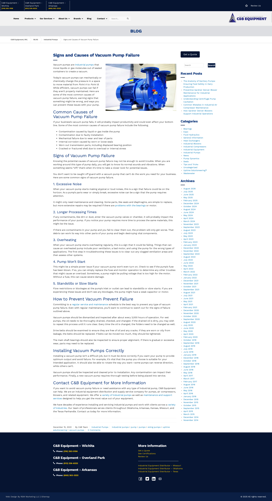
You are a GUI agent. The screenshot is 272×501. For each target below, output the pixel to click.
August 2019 (189, 346)
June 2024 (188, 212)
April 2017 (188, 375)
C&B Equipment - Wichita (73, 446)
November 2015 (190, 402)
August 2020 (189, 322)
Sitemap (46, 496)
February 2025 (190, 200)
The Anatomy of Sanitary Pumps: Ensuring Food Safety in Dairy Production (199, 84)
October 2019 (189, 340)
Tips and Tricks (190, 164)
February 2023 (190, 242)
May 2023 (188, 236)
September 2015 (191, 408)
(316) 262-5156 (7, 8)
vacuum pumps (76, 430)
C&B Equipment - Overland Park (79, 458)
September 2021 (191, 289)
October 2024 (190, 206)
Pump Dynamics (191, 158)
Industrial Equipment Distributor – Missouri (159, 465)
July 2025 (188, 191)
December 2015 (190, 399)
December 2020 (191, 310)
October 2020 (190, 316)
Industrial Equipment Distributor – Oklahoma (160, 468)
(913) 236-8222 (31, 8)
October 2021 (189, 286)
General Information (193, 138)
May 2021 (187, 301)
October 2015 (189, 405)
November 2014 (190, 420)
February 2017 (190, 381)
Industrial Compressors (194, 146)
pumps (142, 427)
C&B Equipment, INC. (19, 40)
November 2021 (190, 283)
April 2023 (188, 239)
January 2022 (190, 278)
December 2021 (190, 280)
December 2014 (190, 417)
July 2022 (188, 260)
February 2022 (190, 275)
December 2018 (190, 358)
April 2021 (188, 304)
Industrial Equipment (193, 149)
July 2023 (188, 233)
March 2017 (189, 378)
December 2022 (191, 248)
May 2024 (188, 215)
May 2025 (188, 197)
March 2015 (189, 414)
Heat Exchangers (191, 141)
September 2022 (191, 254)
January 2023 (190, 245)
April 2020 (188, 334)
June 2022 (188, 263)
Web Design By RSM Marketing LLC (23, 496)
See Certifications (147, 453)
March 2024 (189, 221)
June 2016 (188, 387)
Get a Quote (190, 54)
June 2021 (188, 298)
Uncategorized (190, 167)
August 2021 (189, 292)
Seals (186, 161)
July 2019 (188, 349)
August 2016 (189, 384)
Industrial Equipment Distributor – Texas (158, 471)
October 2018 (189, 361)
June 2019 (188, 352)
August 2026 (189, 188)
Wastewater (189, 173)
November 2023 (191, 224)
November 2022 (191, 251)
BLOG (35, 40)
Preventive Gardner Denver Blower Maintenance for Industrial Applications (200, 93)
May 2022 (188, 266)
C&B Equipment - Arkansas (75, 470)
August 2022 (189, 257)
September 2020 (191, 319)
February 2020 (190, 337)
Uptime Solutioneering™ (195, 170)
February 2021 (190, 307)
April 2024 (188, 218)
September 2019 (191, 343)
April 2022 (188, 269)
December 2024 (191, 203)
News (186, 155)
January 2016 (189, 396)
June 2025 (188, 194)
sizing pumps (154, 427)
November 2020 (191, 313)
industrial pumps (120, 427)
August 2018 (189, 367)
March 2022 (189, 272)
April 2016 (188, 393)
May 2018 (187, 373)
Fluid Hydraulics (191, 135)
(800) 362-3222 (54, 8)
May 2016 (187, 390)
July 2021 (187, 295)
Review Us (256, 6)
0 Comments (94, 430)
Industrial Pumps (51, 40)
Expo (185, 132)
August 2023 (189, 230)
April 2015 (188, 411)
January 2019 (189, 355)
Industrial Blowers (192, 143)
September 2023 (191, 227)
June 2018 (188, 370)
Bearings (187, 129)
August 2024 (189, 209)
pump (134, 427)
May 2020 (188, 331)
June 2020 (188, 328)
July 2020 (188, 325)
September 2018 (191, 364)
